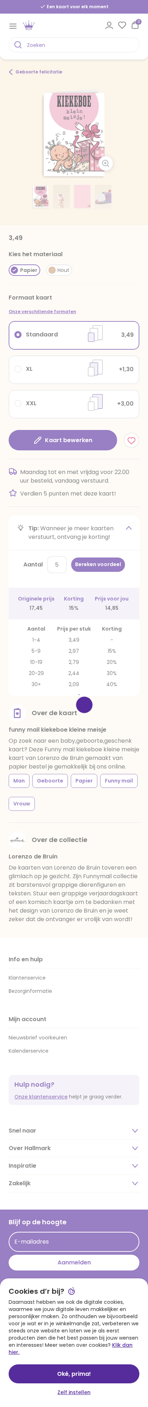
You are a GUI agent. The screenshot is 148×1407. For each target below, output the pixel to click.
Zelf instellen (74, 1392)
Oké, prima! (74, 1374)
